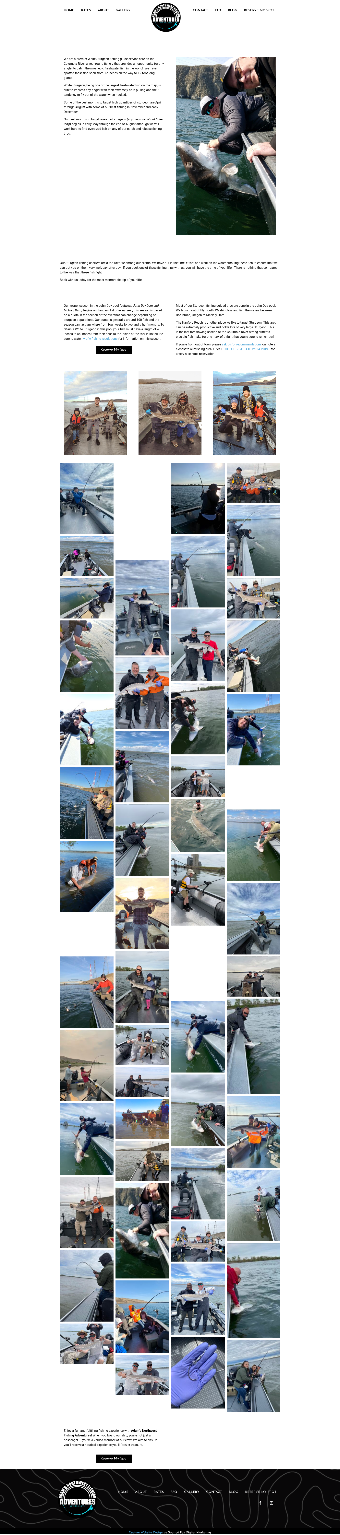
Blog (232, 10)
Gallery (123, 10)
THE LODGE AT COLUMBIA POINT (246, 349)
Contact (200, 10)
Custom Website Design (146, 1532)
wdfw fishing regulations (100, 339)
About (103, 10)
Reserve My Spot (259, 10)
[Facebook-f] (260, 1503)
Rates (86, 10)
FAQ (218, 10)
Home (69, 10)
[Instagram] (271, 1503)
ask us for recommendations (241, 344)
